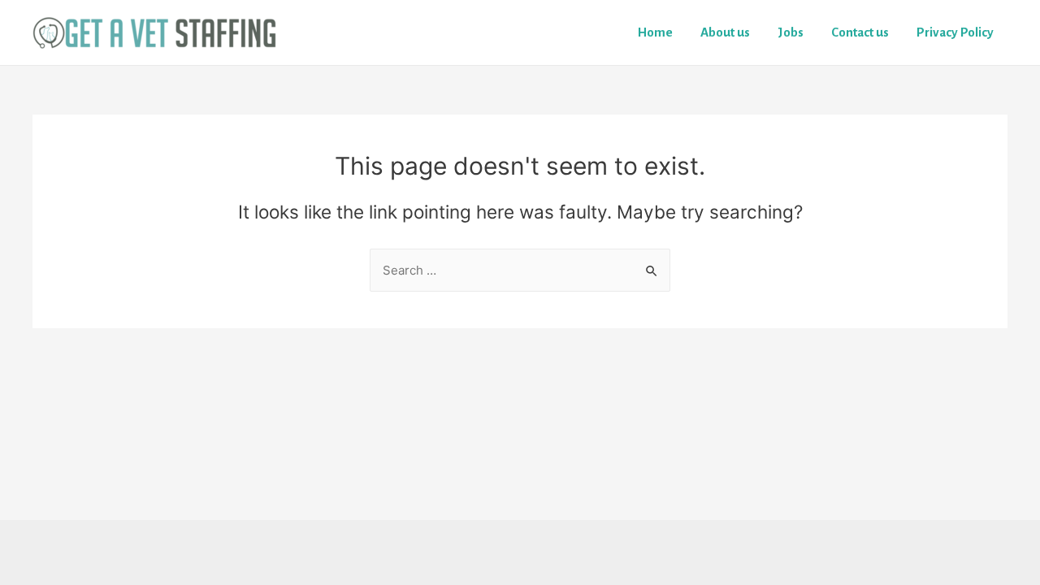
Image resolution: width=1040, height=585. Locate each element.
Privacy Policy (955, 32)
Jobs (791, 32)
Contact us (860, 32)
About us (725, 32)
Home (655, 32)
